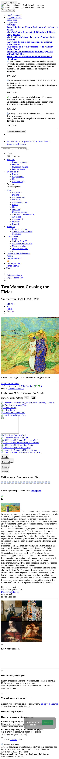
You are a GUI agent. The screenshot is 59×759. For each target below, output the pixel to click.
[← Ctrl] (13, 415)
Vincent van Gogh (16, 388)
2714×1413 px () (31, 386)
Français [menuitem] (33, 141)
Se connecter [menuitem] (12, 144)
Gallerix (13, 739)
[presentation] (32, 314)
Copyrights (18, 756)
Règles (15, 754)
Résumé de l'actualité (16, 132)
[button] (14, 15)
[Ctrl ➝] (13, 435)
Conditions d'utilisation (29, 754)
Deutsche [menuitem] (41, 141)
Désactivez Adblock (10, 592)
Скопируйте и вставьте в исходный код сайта (22, 724)
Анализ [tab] (10, 311)
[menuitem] (48, 141)
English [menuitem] (18, 141)
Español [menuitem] (25, 141)
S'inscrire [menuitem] (22, 144)
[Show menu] (19, 3)
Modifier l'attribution (10, 383)
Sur (19, 752)
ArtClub (14, 185)
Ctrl (26, 398)
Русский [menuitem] (10, 141)
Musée (13, 154)
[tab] (11, 304)
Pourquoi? (36, 490)
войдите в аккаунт (49, 704)
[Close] (28, 149)
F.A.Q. (14, 752)
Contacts (25, 752)
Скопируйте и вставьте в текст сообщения (21, 732)
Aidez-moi (6, 752)
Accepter (47, 723)
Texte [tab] (9, 309)
